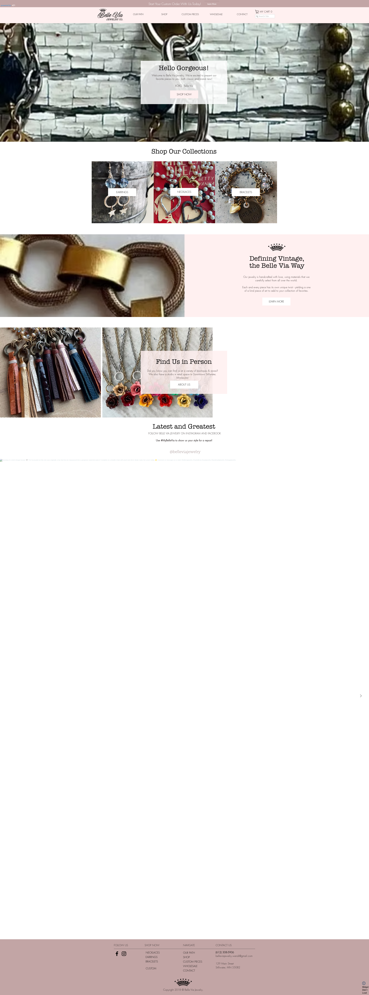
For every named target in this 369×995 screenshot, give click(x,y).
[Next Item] (360, 695)
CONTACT (189, 970)
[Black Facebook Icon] (117, 954)
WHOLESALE (190, 966)
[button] (265, 11)
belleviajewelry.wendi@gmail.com (234, 956)
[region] (184, 192)
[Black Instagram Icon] (124, 954)
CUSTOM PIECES (192, 961)
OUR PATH (189, 952)
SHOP (186, 957)
